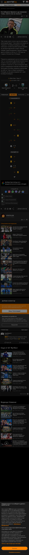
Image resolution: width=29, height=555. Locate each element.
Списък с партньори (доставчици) (11, 543)
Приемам (14, 548)
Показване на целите (14, 552)
